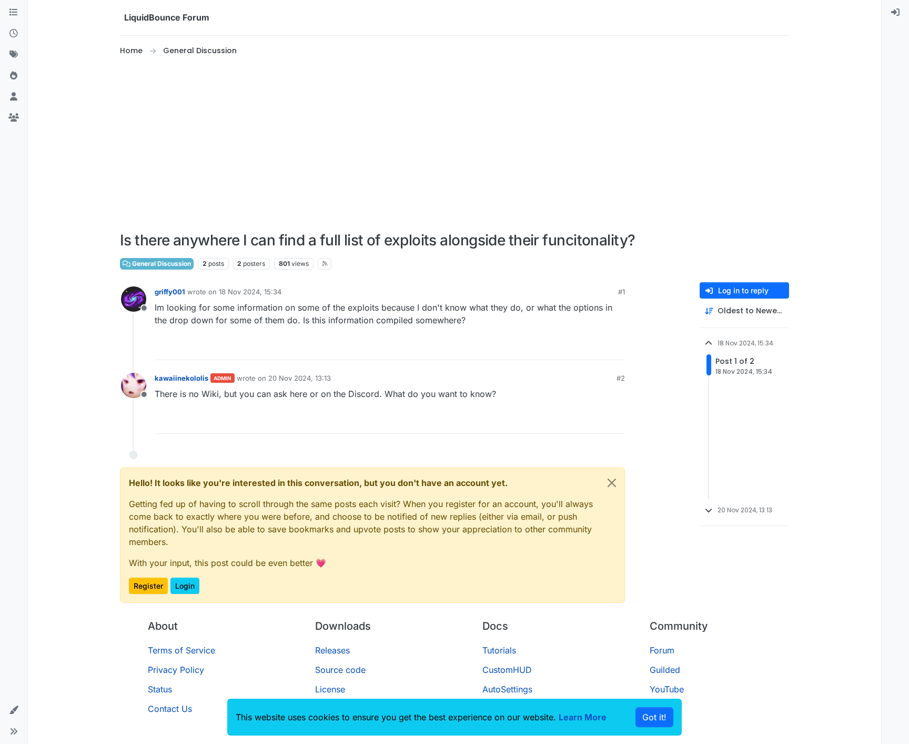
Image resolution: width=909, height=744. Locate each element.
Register (148, 585)
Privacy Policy (176, 669)
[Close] (611, 483)
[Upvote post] (597, 347)
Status (160, 689)
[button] (13, 710)
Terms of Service (181, 650)
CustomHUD (507, 669)
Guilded (665, 669)
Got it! (654, 717)
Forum (662, 650)
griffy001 (170, 291)
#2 (621, 378)
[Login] (895, 12)
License (330, 689)
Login (185, 585)
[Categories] (13, 12)
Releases (332, 650)
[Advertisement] (454, 144)
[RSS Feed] (325, 264)
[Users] (13, 96)
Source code (340, 669)
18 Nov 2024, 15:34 (250, 291)
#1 (621, 291)
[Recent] (13, 33)
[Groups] (13, 118)
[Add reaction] (577, 347)
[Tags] (13, 54)
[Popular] (13, 75)
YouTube (667, 689)
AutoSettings (507, 689)
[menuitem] (895, 12)
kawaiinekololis (181, 378)
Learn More (583, 717)
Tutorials (499, 650)
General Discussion (160, 263)
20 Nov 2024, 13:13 (299, 378)
